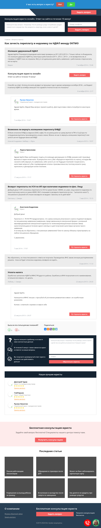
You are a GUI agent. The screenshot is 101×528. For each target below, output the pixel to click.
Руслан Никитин (27, 100)
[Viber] (51, 329)
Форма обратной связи (14, 514)
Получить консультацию (50, 440)
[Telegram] (56, 329)
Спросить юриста (80, 119)
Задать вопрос (84, 12)
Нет (60, 4)
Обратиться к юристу (71, 362)
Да (71, 4)
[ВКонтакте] (45, 329)
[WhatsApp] (53, 329)
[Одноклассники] (48, 329)
